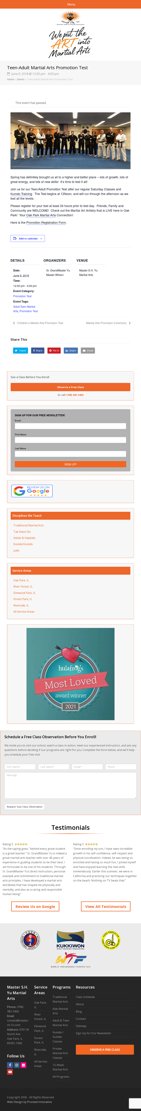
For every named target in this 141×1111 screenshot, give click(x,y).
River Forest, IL (23, 586)
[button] (20, 351)
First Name (20, 434)
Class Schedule (85, 997)
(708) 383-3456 (74, 395)
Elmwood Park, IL (24, 593)
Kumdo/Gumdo (23, 544)
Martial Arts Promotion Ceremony (106, 323)
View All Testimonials (105, 906)
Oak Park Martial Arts (40, 215)
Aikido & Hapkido (24, 538)
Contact (81, 1019)
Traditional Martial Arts (28, 525)
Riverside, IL (21, 605)
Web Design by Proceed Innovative (29, 1102)
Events (20, 79)
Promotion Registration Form (46, 222)
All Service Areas (23, 611)
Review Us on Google (35, 906)
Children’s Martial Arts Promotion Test (40, 323)
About (80, 1004)
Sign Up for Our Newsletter (93, 1033)
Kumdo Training (21, 193)
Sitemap (81, 1026)
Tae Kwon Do (22, 532)
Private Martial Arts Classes (60, 1053)
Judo (16, 550)
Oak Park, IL (21, 580)
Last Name (20, 448)
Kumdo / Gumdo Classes (58, 1036)
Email (18, 420)
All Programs (61, 1077)
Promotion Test (22, 296)
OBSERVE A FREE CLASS (105, 1050)
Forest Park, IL (22, 599)
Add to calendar (28, 238)
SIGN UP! (70, 464)
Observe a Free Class (70, 387)
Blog (79, 1011)
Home (10, 79)
